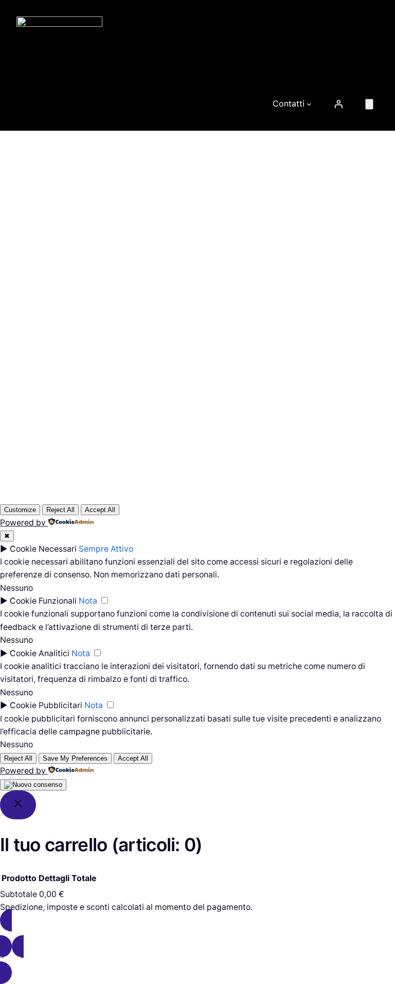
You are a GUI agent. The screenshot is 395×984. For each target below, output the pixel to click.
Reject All (60, 510)
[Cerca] (352, 307)
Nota (88, 601)
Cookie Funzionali (43, 601)
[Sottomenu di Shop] (254, 104)
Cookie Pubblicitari (46, 705)
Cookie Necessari (43, 549)
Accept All (100, 510)
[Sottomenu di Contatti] (309, 104)
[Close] (18, 805)
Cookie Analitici (39, 653)
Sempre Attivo (106, 549)
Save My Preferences (75, 758)
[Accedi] (338, 104)
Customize (20, 510)
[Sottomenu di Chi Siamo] (100, 104)
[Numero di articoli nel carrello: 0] (369, 104)
